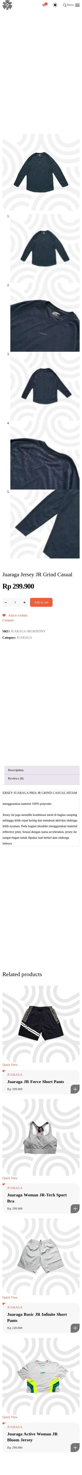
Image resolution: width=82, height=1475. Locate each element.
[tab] (43, 770)
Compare (8, 620)
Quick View (10, 1064)
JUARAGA (24, 637)
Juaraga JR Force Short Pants (35, 1081)
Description (15, 770)
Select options (75, 1089)
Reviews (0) (15, 778)
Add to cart (41, 602)
